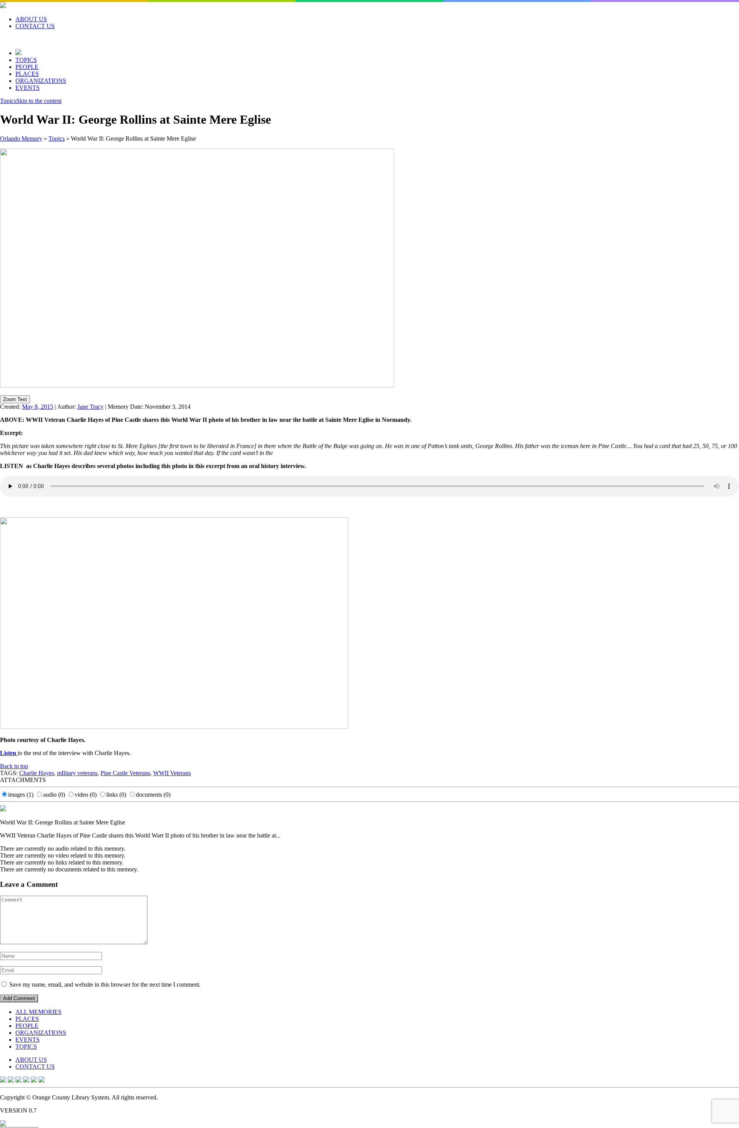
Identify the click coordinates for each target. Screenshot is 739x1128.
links (116, 794)
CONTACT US (35, 26)
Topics (8, 100)
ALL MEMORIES (38, 1012)
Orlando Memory (21, 138)
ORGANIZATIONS (40, 80)
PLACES (27, 73)
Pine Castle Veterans (125, 773)
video (86, 794)
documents (153, 794)
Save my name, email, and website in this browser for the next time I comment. (105, 984)
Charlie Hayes (36, 773)
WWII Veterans (172, 773)
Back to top (14, 766)
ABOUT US (31, 19)
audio (54, 794)
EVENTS (27, 87)
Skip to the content (39, 100)
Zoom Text (15, 399)
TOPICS (26, 60)
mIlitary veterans (77, 773)
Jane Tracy (90, 406)
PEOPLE (26, 67)
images (20, 794)
